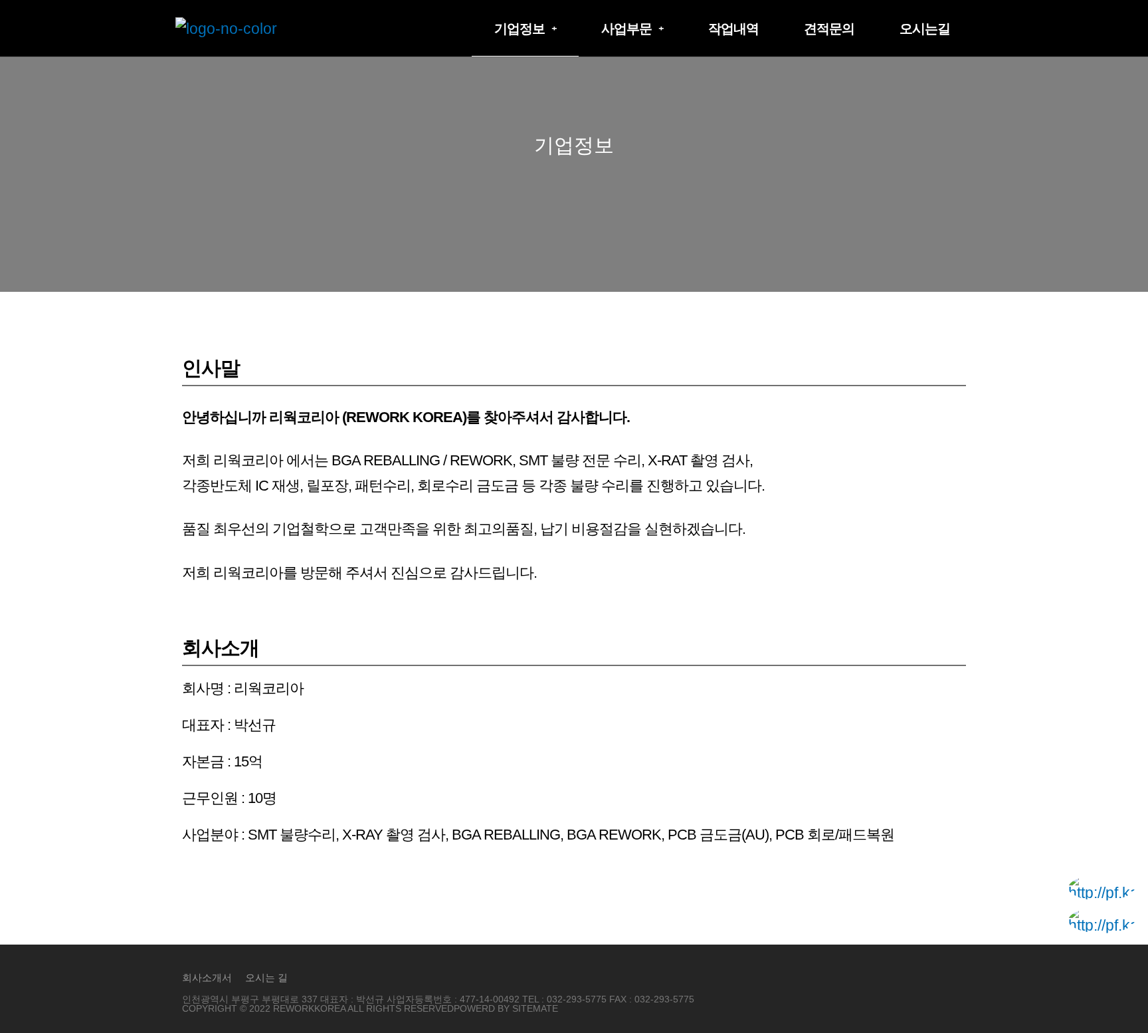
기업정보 (519, 28)
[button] (525, 29)
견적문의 (829, 28)
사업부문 (626, 28)
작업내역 (733, 28)
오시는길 (925, 28)
